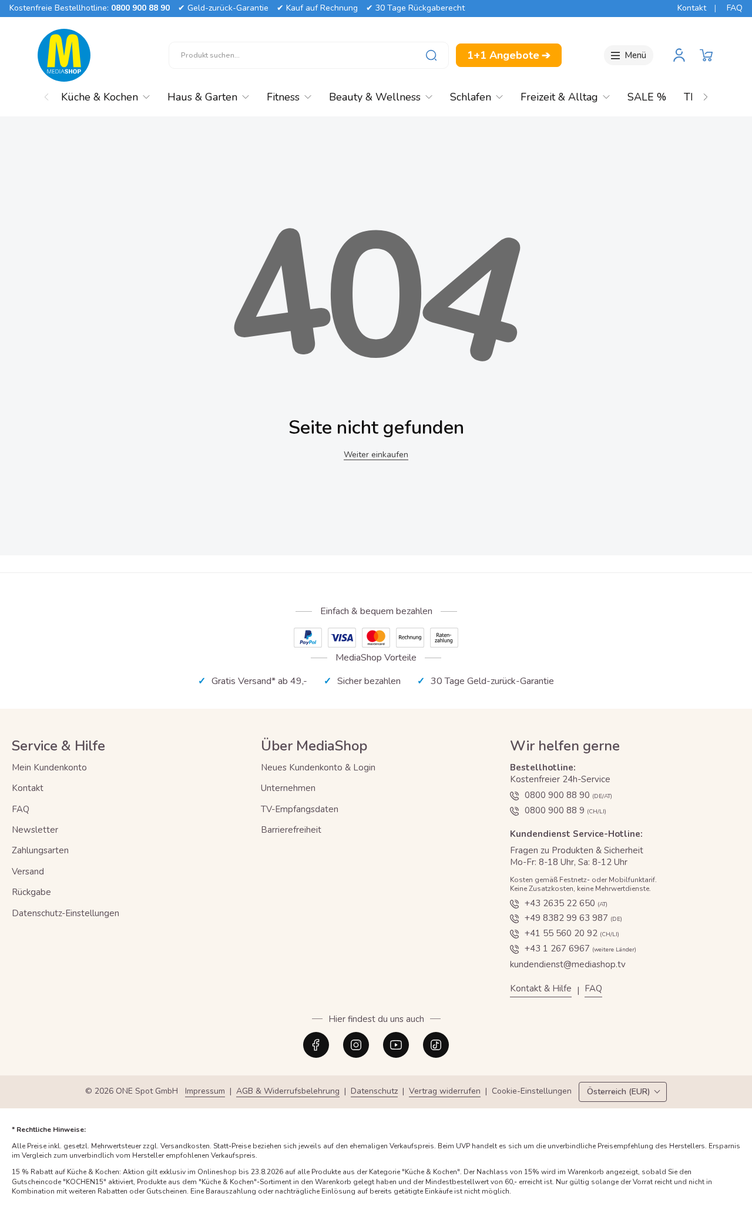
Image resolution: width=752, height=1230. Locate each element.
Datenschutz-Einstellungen (65, 913)
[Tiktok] (436, 1045)
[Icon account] (679, 55)
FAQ (735, 8)
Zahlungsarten (40, 850)
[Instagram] (356, 1045)
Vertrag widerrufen (445, 1092)
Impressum (205, 1092)
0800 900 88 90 (140, 8)
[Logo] (64, 55)
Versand (28, 871)
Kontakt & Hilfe (541, 988)
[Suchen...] (431, 55)
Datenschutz (374, 1092)
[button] (706, 55)
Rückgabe (31, 892)
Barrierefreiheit (291, 830)
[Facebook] (316, 1045)
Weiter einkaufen (376, 454)
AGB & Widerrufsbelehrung (288, 1092)
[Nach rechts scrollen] (705, 94)
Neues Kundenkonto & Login (318, 767)
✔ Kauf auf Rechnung (317, 8)
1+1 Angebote (508, 55)
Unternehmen (288, 788)
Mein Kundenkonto (49, 767)
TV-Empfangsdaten (299, 809)
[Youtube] (396, 1045)
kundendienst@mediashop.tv (568, 964)
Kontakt (691, 8)
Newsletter (35, 830)
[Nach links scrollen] (46, 94)
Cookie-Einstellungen (532, 1092)
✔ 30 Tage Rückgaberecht (415, 8)
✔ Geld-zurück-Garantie (223, 8)
